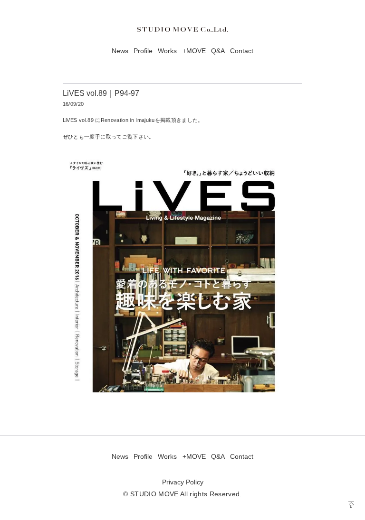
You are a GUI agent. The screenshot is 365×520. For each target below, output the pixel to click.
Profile (143, 51)
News (120, 51)
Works (167, 51)
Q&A (218, 51)
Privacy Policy (182, 482)
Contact (241, 51)
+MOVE (194, 51)
